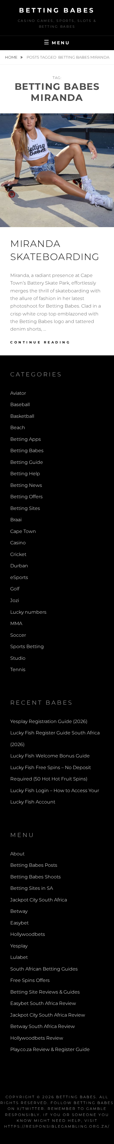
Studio (17, 658)
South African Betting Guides (44, 969)
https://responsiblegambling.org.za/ (57, 1126)
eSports (19, 577)
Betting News (26, 485)
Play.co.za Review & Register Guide (50, 1049)
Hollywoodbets (27, 934)
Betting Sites (25, 508)
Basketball (22, 416)
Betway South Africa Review (42, 1026)
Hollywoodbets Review (36, 1038)
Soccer (18, 635)
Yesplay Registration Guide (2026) (48, 721)
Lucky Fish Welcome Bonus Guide (50, 756)
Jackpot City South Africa (38, 900)
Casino (18, 542)
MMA (16, 623)
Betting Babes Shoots (35, 877)
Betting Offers (26, 496)
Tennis (17, 669)
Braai (16, 519)
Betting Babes (57, 10)
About (17, 854)
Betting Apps (25, 439)
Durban (19, 566)
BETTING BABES (76, 1097)
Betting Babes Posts (33, 865)
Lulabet (19, 957)
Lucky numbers (28, 612)
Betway (18, 911)
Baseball (20, 404)
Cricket (18, 554)
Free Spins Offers (30, 980)
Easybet (19, 923)
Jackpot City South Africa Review (47, 1015)
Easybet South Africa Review (43, 1003)
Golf (14, 589)
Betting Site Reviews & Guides (45, 992)
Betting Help (25, 473)
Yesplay (18, 946)
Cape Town (23, 531)
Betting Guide (26, 462)
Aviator (18, 393)
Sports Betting (27, 646)
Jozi (14, 600)
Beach (17, 427)
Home (11, 57)
